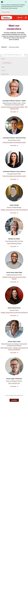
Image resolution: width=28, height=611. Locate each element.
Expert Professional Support (14, 243)
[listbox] (6, 63)
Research (4, 47)
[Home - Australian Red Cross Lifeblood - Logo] (6, 17)
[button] (6, 63)
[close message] (26, 2)
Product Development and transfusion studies (12, 107)
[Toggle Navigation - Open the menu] (26, 17)
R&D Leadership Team (6, 347)
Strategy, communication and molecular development (14, 209)
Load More (14, 400)
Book (20, 17)
